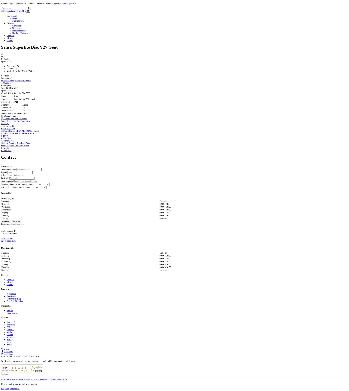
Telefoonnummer (8, 169)
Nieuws (10, 38)
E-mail (4, 172)
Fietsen (15, 18)
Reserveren (26, 80)
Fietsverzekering (19, 30)
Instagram (8, 354)
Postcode (5, 178)
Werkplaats (17, 26)
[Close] (2, 164)
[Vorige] (3, 83)
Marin (9, 332)
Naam (3, 166)
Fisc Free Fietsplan (20, 33)
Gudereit (10, 329)
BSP (8, 327)
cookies (33, 384)
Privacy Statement (40, 379)
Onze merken (18, 21)
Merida (10, 334)
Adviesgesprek (14, 80)
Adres (3, 175)
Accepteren (14, 388)
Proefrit (4, 80)
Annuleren (6, 221)
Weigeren (5, 388)
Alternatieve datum (9, 187)
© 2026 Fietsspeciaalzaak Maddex (16, 379)
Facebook (8, 351)
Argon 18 (11, 322)
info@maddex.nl (8, 241)
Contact (10, 40)
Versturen (16, 221)
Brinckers (11, 325)
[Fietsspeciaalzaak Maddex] (13, 11)
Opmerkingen (7, 182)
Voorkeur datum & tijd (10, 184)
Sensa (9, 344)
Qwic (9, 342)
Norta (9, 339)
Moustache (11, 337)
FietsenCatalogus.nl (58, 379)
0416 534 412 (7, 238)
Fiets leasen (17, 28)
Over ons (10, 35)
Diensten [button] (10, 23)
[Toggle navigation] (28, 11)
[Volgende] (8, 83)
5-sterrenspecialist (68, 3)
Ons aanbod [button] (12, 16)
